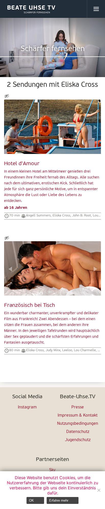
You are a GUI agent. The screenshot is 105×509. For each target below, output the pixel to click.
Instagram (27, 407)
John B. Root (81, 215)
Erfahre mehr (58, 500)
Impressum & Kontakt (78, 416)
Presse (77, 407)
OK (31, 500)
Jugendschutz (77, 440)
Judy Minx (53, 350)
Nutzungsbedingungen (77, 424)
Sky (52, 470)
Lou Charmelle (85, 350)
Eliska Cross (61, 215)
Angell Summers (38, 215)
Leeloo (67, 350)
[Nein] (98, 490)
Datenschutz (77, 432)
